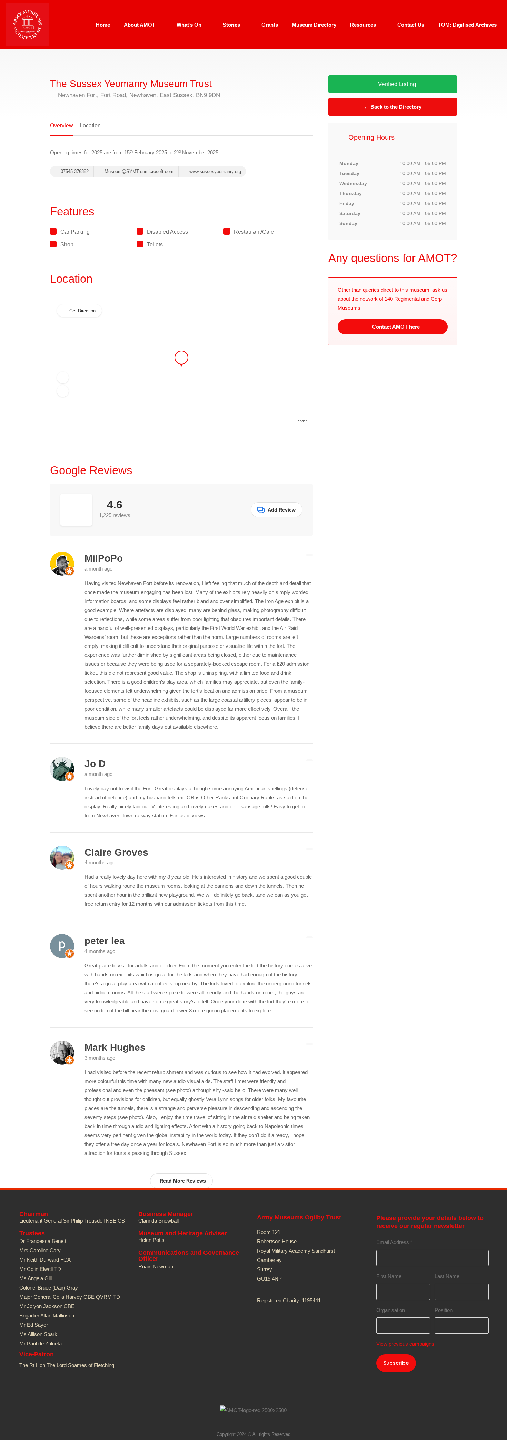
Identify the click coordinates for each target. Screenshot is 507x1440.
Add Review (282, 510)
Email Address (394, 1242)
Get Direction (82, 310)
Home (103, 25)
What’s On (189, 25)
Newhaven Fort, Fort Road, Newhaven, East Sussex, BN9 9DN (138, 95)
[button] (63, 377)
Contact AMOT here (395, 327)
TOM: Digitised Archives (467, 25)
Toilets (155, 244)
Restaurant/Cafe (254, 232)
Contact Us (410, 25)
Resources (363, 25)
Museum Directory (314, 25)
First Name (388, 1276)
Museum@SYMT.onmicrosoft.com (139, 171)
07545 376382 (74, 171)
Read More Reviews (183, 1181)
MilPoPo (103, 558)
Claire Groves (116, 852)
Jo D (95, 763)
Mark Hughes (115, 1047)
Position (444, 1310)
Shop (66, 244)
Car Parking (75, 232)
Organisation (390, 1310)
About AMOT (139, 25)
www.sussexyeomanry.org (214, 171)
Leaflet (301, 421)
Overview (61, 125)
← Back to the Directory (392, 107)
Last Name (447, 1276)
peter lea (104, 940)
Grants (269, 25)
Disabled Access (167, 232)
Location (90, 125)
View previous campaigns (405, 1344)
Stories (231, 25)
